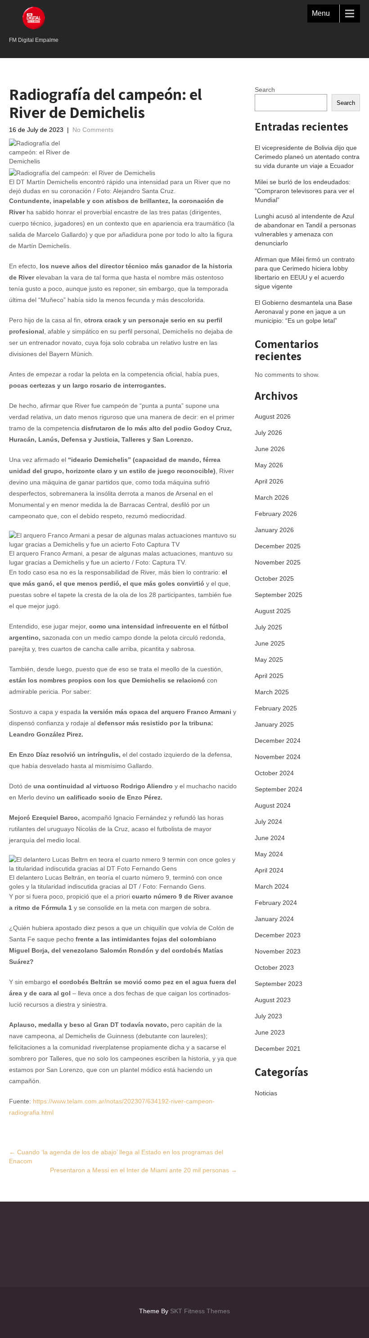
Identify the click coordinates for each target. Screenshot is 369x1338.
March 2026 (272, 497)
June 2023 (270, 1032)
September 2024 (278, 789)
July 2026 (268, 432)
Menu (321, 13)
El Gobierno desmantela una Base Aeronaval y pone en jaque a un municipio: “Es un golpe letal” (303, 311)
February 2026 (276, 513)
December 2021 (278, 1048)
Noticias (266, 1093)
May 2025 (269, 659)
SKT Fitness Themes (200, 1311)
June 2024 (270, 837)
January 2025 (274, 724)
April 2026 (269, 481)
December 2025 (278, 546)
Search (265, 89)
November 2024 (278, 756)
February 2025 (276, 708)
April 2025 (269, 675)
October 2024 (274, 773)
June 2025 (270, 643)
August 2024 (273, 805)
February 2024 (276, 902)
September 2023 (278, 983)
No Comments (92, 129)
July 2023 (268, 1016)
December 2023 (278, 935)
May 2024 (269, 854)
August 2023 (273, 1000)
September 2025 (278, 594)
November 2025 (278, 562)
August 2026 (273, 416)
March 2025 (272, 692)
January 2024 (274, 918)
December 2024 (278, 740)
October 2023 (274, 967)
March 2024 (272, 886)
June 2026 (270, 448)
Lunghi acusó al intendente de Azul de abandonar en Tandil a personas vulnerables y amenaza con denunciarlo (305, 229)
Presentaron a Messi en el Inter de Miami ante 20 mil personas (143, 1170)
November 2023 (278, 951)
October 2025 (274, 578)
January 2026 (274, 529)
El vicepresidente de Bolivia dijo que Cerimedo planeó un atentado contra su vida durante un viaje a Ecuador (307, 156)
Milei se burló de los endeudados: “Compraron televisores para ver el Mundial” (304, 190)
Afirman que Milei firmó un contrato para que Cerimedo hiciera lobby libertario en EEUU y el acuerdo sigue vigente (305, 273)
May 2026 (269, 465)
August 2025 (273, 611)
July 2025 (268, 627)
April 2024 (269, 870)
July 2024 (268, 821)
